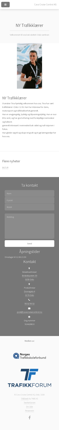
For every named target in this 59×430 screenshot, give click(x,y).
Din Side (29, 406)
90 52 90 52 (29, 303)
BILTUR (5, 167)
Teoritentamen (29, 402)
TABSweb (24, 398)
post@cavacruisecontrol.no (29, 312)
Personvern (29, 410)
